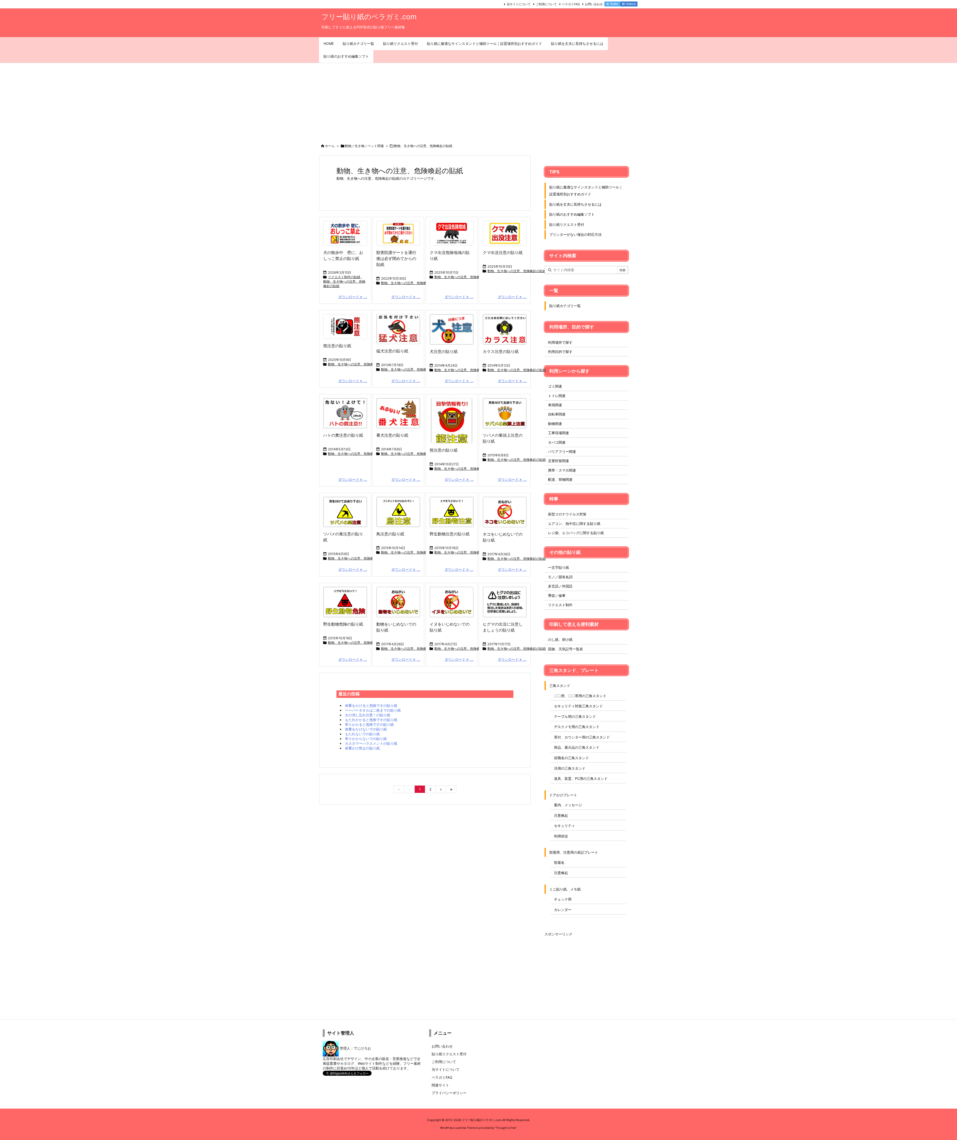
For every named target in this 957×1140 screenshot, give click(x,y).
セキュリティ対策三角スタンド (578, 706)
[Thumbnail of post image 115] (505, 602)
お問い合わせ (594, 4)
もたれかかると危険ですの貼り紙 (371, 720)
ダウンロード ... (352, 297)
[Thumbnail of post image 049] (345, 602)
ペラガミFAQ (571, 4)
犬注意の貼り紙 (444, 351)
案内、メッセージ (568, 805)
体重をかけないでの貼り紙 (366, 729)
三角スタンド (559, 685)
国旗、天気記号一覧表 (565, 649)
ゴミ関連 (555, 386)
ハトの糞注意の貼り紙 (343, 435)
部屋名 (559, 862)
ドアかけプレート (563, 795)
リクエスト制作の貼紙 (344, 277)
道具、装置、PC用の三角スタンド (581, 778)
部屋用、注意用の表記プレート (573, 852)
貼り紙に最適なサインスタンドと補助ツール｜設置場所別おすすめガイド (586, 190)
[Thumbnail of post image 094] (345, 512)
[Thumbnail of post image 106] (398, 413)
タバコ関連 (556, 442)
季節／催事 (556, 595)
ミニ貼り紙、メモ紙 (565, 889)
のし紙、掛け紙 (560, 639)
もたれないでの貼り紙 (362, 734)
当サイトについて (519, 4)
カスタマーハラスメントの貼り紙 (371, 743)
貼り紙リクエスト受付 (566, 224)
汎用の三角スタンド (569, 768)
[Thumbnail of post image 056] (452, 602)
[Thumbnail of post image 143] (345, 413)
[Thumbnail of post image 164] (398, 329)
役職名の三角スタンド (571, 758)
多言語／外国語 (560, 586)
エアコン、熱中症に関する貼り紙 (574, 523)
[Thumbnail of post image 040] (398, 512)
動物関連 (555, 423)
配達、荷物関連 (560, 479)
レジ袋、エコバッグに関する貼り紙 (576, 533)
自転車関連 (556, 414)
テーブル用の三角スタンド (575, 716)
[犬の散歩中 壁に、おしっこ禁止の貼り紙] (345, 233)
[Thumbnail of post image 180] (505, 512)
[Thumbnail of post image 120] (398, 602)
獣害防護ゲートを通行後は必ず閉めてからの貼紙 (396, 258)
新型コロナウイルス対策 (567, 514)
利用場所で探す (560, 342)
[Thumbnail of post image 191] (452, 233)
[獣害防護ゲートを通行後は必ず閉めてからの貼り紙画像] (398, 233)
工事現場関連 (558, 433)
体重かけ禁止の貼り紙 (362, 748)
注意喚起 (561, 815)
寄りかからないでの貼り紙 (366, 738)
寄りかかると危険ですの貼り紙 (369, 724)
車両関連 (555, 405)
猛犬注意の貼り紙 (392, 350)
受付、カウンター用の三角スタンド (582, 737)
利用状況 (561, 836)
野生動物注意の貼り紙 (450, 533)
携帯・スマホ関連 (562, 470)
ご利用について (546, 4)
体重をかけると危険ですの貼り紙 (371, 705)
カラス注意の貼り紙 (501, 351)
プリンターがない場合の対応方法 (575, 234)
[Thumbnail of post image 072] (345, 326)
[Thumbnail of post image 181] (505, 233)
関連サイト (440, 1085)
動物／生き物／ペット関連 (364, 146)
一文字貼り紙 (558, 567)
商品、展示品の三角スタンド (576, 747)
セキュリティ (564, 825)
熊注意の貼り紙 (337, 345)
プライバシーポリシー (449, 1093)
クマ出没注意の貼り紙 (503, 252)
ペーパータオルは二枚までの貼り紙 (373, 710)
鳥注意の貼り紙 (390, 533)
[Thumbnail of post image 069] (505, 329)
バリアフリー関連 (562, 451)
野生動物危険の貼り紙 (343, 624)
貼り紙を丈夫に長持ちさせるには (575, 204)
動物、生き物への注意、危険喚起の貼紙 (344, 283)
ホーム (330, 146)
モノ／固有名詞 (560, 577)
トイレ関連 (556, 396)
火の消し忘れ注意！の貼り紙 (367, 715)
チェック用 (562, 899)
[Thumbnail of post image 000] (452, 512)
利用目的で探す (560, 351)
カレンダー (562, 909)
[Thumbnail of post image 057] (505, 413)
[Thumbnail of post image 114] (452, 420)
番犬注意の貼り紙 (392, 435)
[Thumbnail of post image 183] (452, 329)
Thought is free (505, 1128)
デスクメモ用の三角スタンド (576, 727)
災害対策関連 (558, 461)
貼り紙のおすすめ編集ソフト (572, 214)
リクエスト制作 (560, 605)
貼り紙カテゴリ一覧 (565, 306)
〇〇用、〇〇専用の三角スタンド (580, 696)
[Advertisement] (478, 100)
